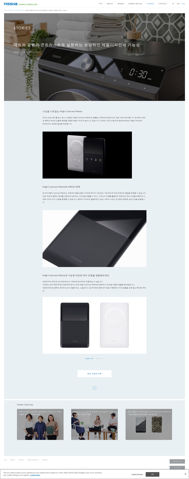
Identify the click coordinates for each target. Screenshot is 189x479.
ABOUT (110, 4)
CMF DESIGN (19, 10)
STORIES (150, 4)
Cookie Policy (35, 475)
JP (173, 4)
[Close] (185, 474)
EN (178, 4)
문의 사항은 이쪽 (94, 374)
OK (152, 474)
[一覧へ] (94, 388)
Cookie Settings (137, 474)
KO (183, 4)
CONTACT (162, 4)
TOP (100, 4)
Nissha (176, 468)
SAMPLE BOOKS (135, 4)
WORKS (121, 4)
